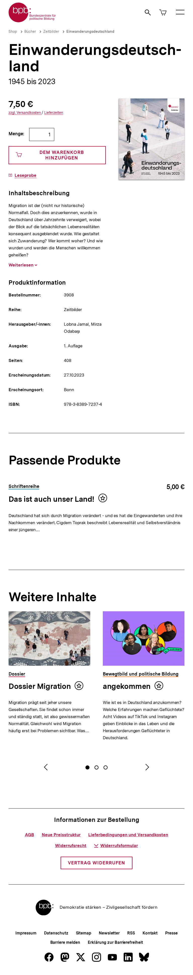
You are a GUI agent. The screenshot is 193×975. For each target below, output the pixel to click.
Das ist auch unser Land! (51, 498)
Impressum (25, 933)
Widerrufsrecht (70, 845)
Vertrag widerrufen (96, 862)
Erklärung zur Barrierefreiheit (115, 942)
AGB (29, 834)
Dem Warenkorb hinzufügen (61, 155)
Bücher (30, 31)
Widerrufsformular (119, 845)
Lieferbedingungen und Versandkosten (128, 834)
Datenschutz (56, 933)
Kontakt (150, 933)
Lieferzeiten (53, 113)
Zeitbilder (51, 31)
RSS (131, 933)
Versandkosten (25, 113)
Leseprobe (25, 175)
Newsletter (109, 933)
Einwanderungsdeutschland (90, 31)
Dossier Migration (40, 686)
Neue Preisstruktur (61, 834)
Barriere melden (65, 942)
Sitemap (83, 933)
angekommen (127, 686)
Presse (171, 933)
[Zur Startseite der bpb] (32, 20)
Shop (13, 31)
